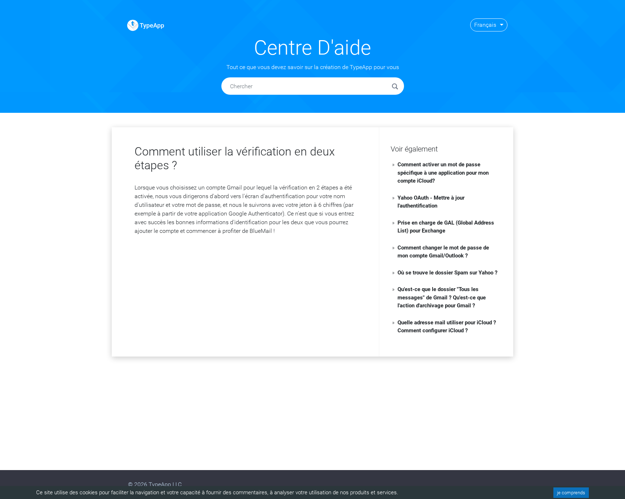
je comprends (571, 492)
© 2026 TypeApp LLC (155, 484)
